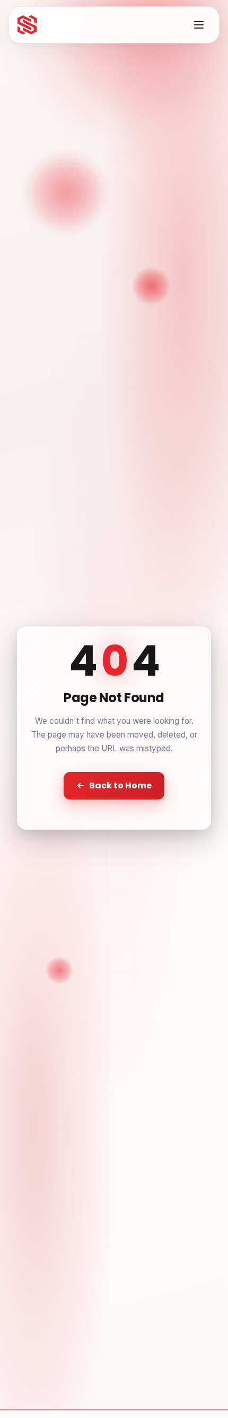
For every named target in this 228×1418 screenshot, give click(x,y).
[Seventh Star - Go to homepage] (27, 24)
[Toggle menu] (199, 25)
